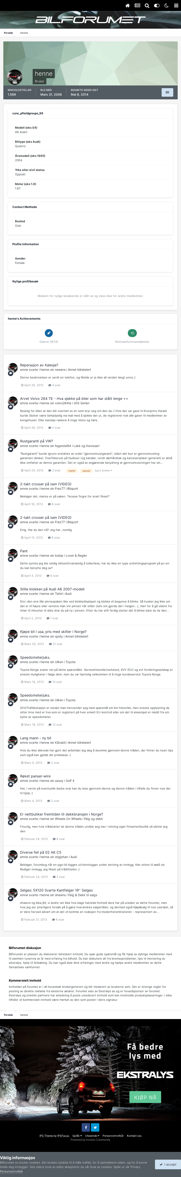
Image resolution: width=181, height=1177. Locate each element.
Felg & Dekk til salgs (82, 895)
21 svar (57, 644)
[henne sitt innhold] (167, 92)
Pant (24, 551)
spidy (59, 636)
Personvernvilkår (113, 1135)
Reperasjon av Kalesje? (39, 365)
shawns (60, 895)
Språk (76, 1135)
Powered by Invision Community (90, 1139)
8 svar (55, 504)
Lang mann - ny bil (35, 738)
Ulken (59, 662)
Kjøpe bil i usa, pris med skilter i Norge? (53, 631)
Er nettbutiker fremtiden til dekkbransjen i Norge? (61, 814)
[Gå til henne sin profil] (13, 368)
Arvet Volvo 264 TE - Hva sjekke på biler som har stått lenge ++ (74, 398)
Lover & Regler (76, 555)
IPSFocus (63, 1135)
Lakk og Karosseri (86, 446)
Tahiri (59, 593)
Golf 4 (70, 780)
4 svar (55, 385)
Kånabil (60, 742)
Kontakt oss (134, 1135)
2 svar (54, 762)
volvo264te (63, 403)
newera (60, 369)
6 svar (54, 575)
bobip (59, 555)
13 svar (56, 682)
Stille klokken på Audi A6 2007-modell (52, 589)
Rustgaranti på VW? (36, 441)
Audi (68, 593)
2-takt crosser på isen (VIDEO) (46, 484)
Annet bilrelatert (79, 369)
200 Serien (81, 403)
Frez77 (60, 488)
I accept (169, 1164)
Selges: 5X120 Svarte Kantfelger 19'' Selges (56, 890)
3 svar (55, 470)
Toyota (70, 662)
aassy (59, 780)
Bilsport (72, 488)
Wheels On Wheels (68, 819)
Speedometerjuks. (35, 657)
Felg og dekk (93, 819)
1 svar (53, 618)
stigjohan (61, 857)
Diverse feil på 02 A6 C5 (40, 852)
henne (44, 369)
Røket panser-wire (35, 776)
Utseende (91, 1135)
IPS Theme (46, 1135)
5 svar (55, 427)
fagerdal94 (63, 446)
